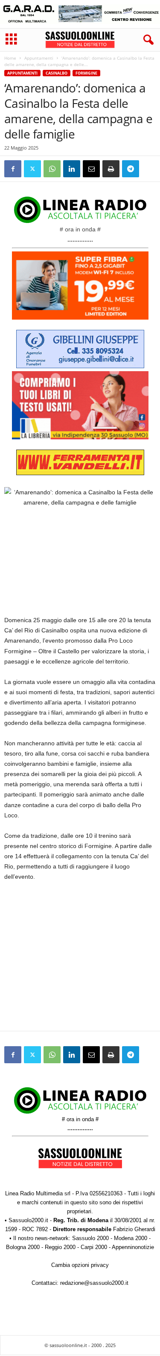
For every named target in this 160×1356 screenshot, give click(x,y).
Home (10, 58)
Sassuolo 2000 (90, 1238)
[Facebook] (12, 168)
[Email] (91, 168)
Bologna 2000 (23, 1247)
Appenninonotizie (133, 1247)
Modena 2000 (130, 1238)
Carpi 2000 (94, 1247)
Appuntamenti (38, 58)
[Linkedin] (71, 168)
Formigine (86, 73)
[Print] (110, 168)
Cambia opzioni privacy (80, 1265)
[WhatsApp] (52, 168)
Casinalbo (56, 73)
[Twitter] (32, 168)
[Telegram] (130, 168)
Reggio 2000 (60, 1247)
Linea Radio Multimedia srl (37, 1193)
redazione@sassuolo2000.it (94, 1283)
